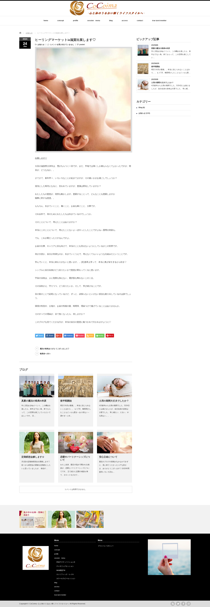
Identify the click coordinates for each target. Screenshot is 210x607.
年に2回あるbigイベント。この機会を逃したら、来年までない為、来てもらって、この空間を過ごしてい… (171, 54)
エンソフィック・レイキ (65, 574)
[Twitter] (178, 604)
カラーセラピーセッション (65, 578)
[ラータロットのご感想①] (90, 519)
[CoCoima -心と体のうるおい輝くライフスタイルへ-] (107, 14)
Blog (140, 108)
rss (173, 604)
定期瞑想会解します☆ (32, 457)
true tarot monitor (159, 21)
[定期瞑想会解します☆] (62, 519)
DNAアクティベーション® (65, 562)
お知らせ (41, 45)
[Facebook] (183, 604)
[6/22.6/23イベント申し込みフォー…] (33, 519)
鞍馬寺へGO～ (45, 354)
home (46, 21)
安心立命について (108, 457)
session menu (93, 21)
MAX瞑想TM (60, 570)
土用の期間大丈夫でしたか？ (114, 401)
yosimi (82, 45)
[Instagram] (188, 604)
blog (111, 21)
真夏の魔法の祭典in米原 (33, 401)
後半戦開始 (66, 401)
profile (75, 21)
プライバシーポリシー (106, 546)
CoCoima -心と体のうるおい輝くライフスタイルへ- (49, 604)
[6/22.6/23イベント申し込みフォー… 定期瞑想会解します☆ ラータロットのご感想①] (105, 519)
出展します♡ (41, 158)
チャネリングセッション (65, 566)
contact (140, 21)
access (125, 21)
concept (60, 21)
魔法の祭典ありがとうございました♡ (54, 349)
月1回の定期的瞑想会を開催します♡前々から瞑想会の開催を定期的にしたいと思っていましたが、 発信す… (36, 465)
